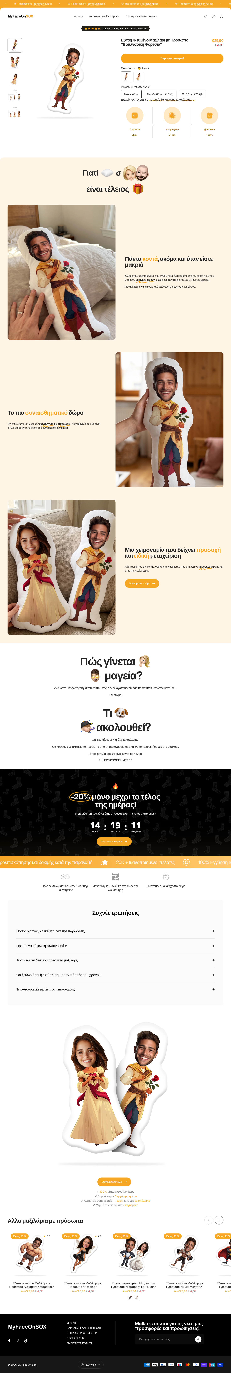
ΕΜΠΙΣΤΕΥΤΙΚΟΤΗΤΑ (79, 1343)
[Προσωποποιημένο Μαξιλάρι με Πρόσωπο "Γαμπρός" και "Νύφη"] (134, 1254)
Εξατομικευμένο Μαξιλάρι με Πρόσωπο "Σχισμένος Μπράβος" (31, 1284)
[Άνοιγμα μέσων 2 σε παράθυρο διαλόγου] (67, 80)
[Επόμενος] (101, 86)
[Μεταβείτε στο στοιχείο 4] (15, 96)
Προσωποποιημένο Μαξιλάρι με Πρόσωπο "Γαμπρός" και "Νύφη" (133, 1284)
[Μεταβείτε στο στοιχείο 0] (15, 45)
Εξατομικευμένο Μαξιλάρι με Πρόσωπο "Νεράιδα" (82, 1284)
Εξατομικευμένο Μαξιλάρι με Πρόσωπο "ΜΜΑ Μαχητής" (184, 1284)
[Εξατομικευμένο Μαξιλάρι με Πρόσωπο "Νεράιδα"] (83, 1254)
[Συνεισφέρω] (198, 1339)
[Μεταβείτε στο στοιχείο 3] (15, 79)
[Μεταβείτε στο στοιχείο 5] (15, 113)
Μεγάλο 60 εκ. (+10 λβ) (160, 94)
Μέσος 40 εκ (131, 94)
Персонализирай (172, 58)
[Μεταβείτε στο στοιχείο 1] (15, 62)
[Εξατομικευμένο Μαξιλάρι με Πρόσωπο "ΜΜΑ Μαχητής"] (185, 1254)
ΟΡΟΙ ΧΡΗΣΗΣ (75, 1338)
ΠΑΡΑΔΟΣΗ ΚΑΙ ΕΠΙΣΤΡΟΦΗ (84, 1327)
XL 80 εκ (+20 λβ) (192, 94)
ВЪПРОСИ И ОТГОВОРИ (81, 1333)
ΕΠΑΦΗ (71, 1322)
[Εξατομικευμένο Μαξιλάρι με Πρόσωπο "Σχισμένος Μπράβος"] (32, 1254)
